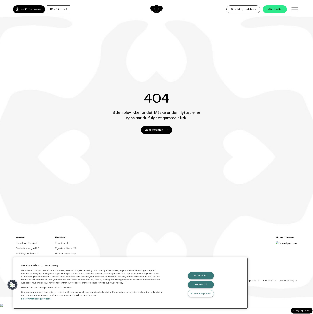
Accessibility (288, 281)
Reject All (200, 285)
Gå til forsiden (154, 130)
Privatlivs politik (247, 280)
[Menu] (295, 9)
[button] (12, 284)
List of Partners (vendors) (36, 299)
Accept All (200, 276)
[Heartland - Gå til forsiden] (156, 9)
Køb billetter (275, 9)
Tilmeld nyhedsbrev (245, 10)
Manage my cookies (302, 310)
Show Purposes (201, 293)
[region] (130, 283)
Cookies (268, 280)
